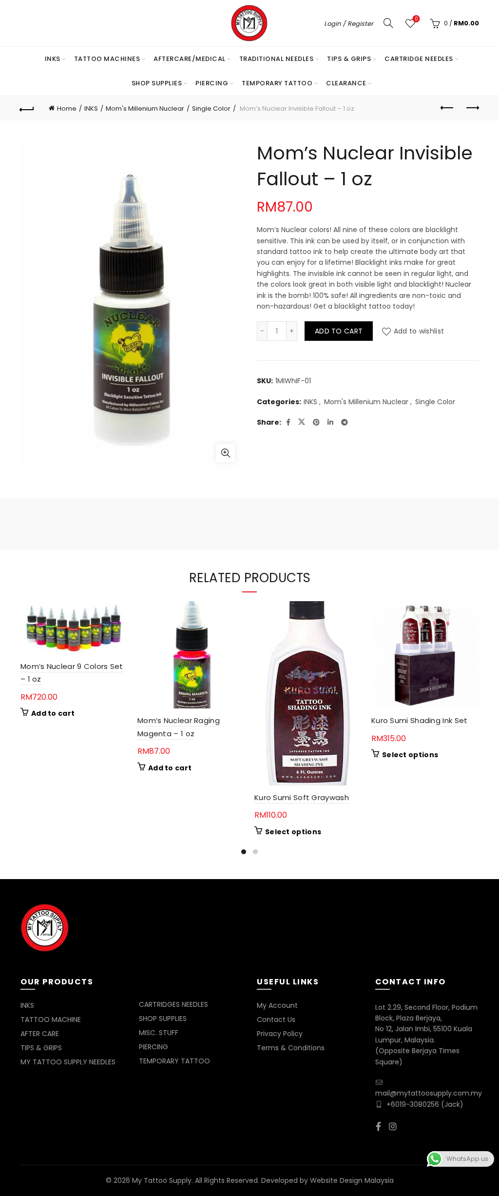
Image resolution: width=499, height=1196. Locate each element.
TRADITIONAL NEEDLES (276, 58)
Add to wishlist (419, 331)
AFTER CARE (39, 1034)
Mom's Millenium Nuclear (145, 108)
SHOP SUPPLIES (157, 83)
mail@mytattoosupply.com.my (428, 1093)
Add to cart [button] (53, 713)
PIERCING (211, 83)
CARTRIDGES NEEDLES (173, 1004)
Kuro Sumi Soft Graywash (301, 797)
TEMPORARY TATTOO (277, 83)
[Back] (27, 108)
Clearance (346, 83)
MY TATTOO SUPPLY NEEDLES (67, 1062)
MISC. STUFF (158, 1033)
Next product (472, 108)
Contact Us (276, 1019)
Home (67, 108)
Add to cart (339, 331)
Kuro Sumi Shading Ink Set (419, 720)
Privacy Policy (280, 1034)
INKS (52, 58)
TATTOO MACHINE (50, 1019)
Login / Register (349, 23)
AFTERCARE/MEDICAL (190, 58)
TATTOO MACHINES (107, 58)
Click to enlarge (225, 453)
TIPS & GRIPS (349, 58)
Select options (293, 831)
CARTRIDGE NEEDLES (418, 58)
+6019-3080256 (412, 1104)
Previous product (447, 108)
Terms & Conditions (291, 1048)
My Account (277, 1005)
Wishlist (416, 19)
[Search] (388, 23)
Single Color (211, 108)
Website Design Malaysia (352, 1180)
